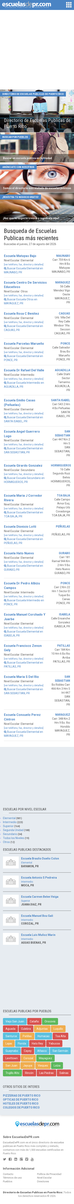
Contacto (8, 1174)
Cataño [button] (34, 1021)
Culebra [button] (26, 1028)
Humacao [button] (43, 1036)
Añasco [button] (42, 1050)
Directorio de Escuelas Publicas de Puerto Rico (33, 93)
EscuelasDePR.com (14, 1142)
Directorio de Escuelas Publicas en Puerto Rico (32, 1192)
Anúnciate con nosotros (18, 166)
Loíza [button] (57, 1065)
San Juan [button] (11, 1065)
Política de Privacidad (49, 1174)
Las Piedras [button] (46, 1073)
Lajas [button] (9, 1043)
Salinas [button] (63, 1073)
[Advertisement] (37, 50)
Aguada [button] (10, 1028)
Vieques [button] (43, 1065)
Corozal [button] (28, 1058)
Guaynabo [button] (12, 1050)
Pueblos (7, 1181)
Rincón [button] (29, 1073)
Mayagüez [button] (45, 1058)
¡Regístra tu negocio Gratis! (20, 197)
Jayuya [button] (27, 1065)
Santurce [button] (11, 1036)
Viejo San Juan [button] (15, 1021)
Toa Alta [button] (60, 1036)
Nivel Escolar (44, 1177)
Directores (43, 1181)
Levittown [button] (12, 1058)
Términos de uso (12, 1177)
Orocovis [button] (50, 1021)
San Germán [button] (60, 1050)
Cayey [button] (28, 1050)
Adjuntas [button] (42, 1028)
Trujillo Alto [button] (12, 1073)
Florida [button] (22, 1043)
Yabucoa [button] (54, 1043)
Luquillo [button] (58, 1028)
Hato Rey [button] (37, 1043)
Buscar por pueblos (15, 136)
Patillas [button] (27, 1036)
